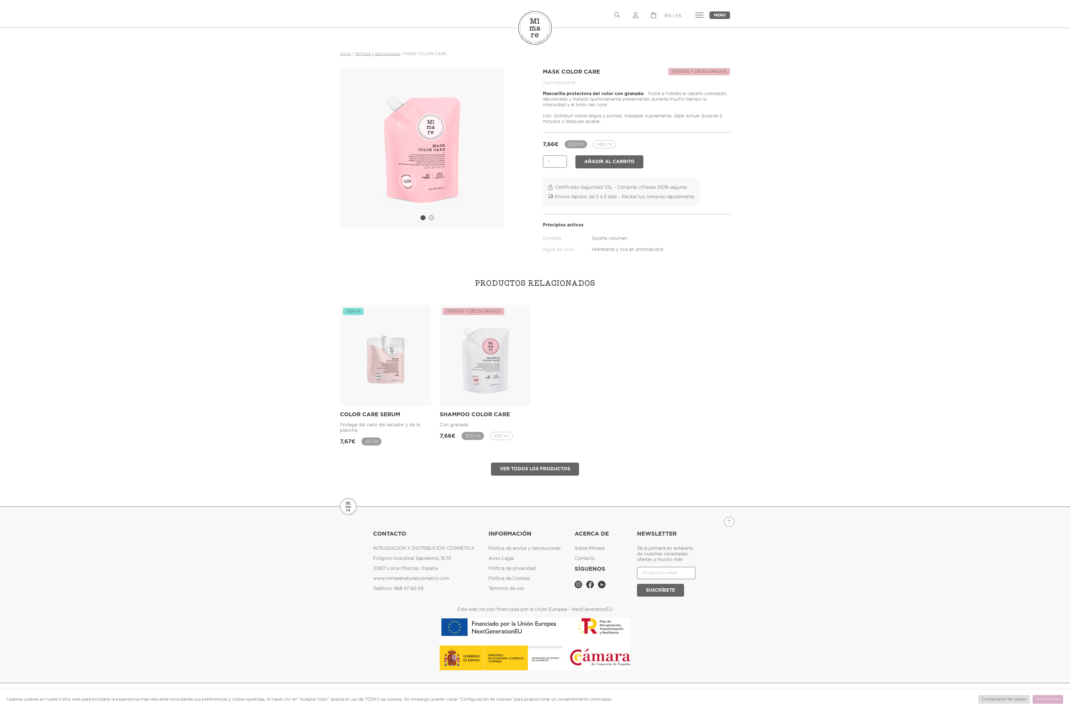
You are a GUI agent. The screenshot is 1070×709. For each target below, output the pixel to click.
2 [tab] (431, 217)
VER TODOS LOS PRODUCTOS (535, 469)
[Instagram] (579, 587)
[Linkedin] (601, 587)
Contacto (585, 558)
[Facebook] (590, 587)
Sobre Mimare (590, 548)
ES (678, 16)
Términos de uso (506, 588)
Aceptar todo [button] (1048, 699)
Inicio (345, 54)
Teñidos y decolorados (377, 54)
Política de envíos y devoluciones (524, 548)
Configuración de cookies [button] (1004, 699)
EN (668, 16)
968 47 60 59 (408, 588)
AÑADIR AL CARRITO (609, 161)
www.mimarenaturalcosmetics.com (411, 578)
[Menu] (653, 16)
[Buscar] (617, 16)
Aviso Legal (501, 558)
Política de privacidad (512, 568)
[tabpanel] (422, 148)
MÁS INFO (412, 394)
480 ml (604, 144)
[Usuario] (635, 16)
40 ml (371, 441)
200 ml (575, 144)
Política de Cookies (509, 578)
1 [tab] (422, 217)
